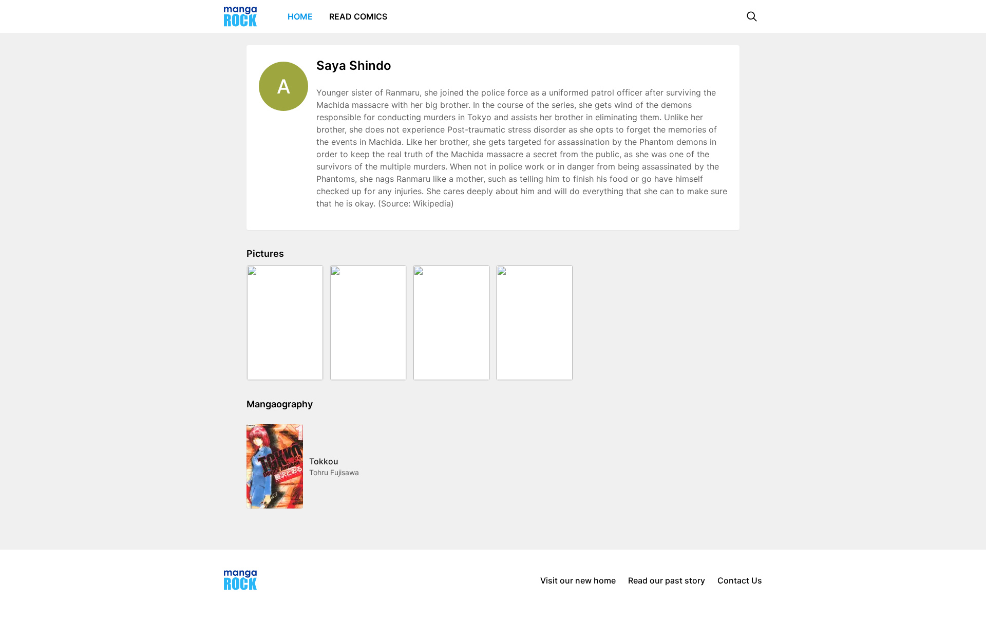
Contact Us (739, 580)
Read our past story (666, 580)
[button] (752, 16)
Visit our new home (578, 580)
